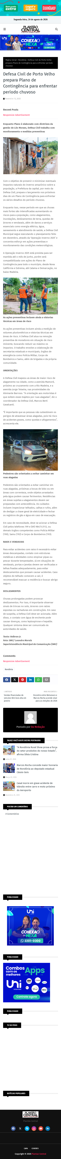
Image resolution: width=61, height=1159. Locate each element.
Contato (35, 1148)
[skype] (27, 1128)
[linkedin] (47, 1128)
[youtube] (40, 1128)
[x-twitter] (20, 1128)
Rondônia (22, 60)
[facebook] (13, 1128)
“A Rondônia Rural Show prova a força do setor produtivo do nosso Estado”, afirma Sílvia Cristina (37, 751)
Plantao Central (39, 1154)
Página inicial (11, 60)
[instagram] (34, 1128)
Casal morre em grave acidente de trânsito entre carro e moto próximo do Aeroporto (36, 787)
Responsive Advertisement (16, 115)
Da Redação (37, 726)
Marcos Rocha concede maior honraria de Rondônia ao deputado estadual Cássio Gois (37, 769)
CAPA (26, 1148)
